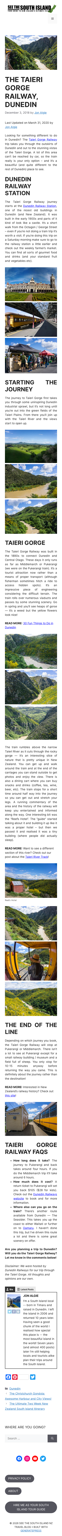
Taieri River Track (36, 856)
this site (10, 1095)
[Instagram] (18, 1312)
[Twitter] (10, 1312)
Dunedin (15, 1388)
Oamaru (28, 1228)
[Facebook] (14, 1312)
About (13, 1491)
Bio (11, 1289)
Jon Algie (11, 127)
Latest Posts (27, 1289)
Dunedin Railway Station (39, 206)
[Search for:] (26, 1439)
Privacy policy (19, 1478)
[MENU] (52, 19)
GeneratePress (31, 1530)
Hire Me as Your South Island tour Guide (31, 1507)
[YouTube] (35, 1459)
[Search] (52, 1439)
